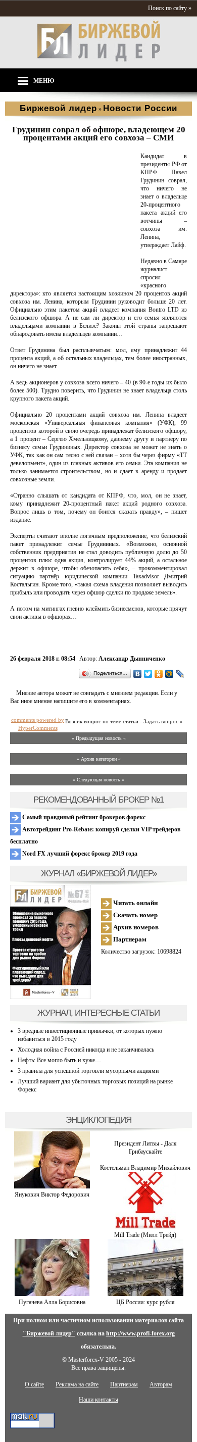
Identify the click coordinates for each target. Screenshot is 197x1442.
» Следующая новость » (98, 779)
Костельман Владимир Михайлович (145, 1167)
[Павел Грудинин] (73, 277)
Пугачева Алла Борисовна (52, 1302)
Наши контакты (98, 1399)
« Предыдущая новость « (99, 738)
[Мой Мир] (169, 673)
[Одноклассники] (159, 673)
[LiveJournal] (180, 673)
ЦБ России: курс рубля (145, 1302)
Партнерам (129, 939)
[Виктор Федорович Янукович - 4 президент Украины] (52, 1186)
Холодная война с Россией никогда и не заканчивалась (86, 1049)
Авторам (161, 1384)
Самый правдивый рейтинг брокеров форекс (83, 817)
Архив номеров (135, 927)
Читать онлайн (135, 903)
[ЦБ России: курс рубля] (145, 1294)
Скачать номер (135, 915)
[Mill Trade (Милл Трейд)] (145, 1226)
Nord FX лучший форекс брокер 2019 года (79, 853)
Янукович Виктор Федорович (52, 1194)
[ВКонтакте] (137, 673)
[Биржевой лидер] (98, 59)
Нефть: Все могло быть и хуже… (59, 1060)
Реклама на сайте (77, 1384)
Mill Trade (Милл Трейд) (145, 1234)
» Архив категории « (99, 759)
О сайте (34, 1384)
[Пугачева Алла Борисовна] (52, 1294)
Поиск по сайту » (169, 8)
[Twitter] (148, 673)
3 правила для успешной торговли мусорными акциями (88, 1070)
